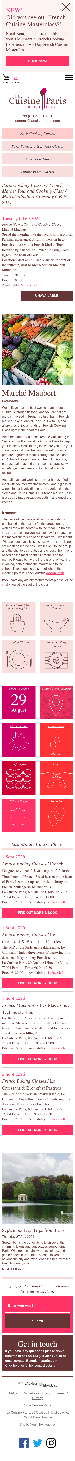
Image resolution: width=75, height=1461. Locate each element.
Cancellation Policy (36, 1393)
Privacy (37, 1398)
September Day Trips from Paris (33, 1230)
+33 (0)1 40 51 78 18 (37, 116)
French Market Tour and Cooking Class (33, 188)
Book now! (37, 61)
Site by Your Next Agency (38, 1424)
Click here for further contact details (30, 1365)
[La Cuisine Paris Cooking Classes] (37, 99)
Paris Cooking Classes (24, 185)
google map (55, 573)
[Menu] (69, 77)
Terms (60, 1393)
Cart (6, 83)
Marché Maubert (19, 196)
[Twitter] (37, 1443)
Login (15, 83)
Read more (13, 1269)
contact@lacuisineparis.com (37, 121)
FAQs (13, 1393)
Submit (37, 1321)
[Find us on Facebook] (24, 1443)
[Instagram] (51, 1443)
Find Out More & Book (37, 912)
